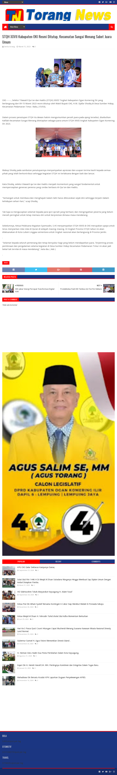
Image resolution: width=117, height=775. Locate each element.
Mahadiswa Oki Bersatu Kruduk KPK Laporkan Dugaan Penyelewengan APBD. (51, 677)
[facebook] (99, 2)
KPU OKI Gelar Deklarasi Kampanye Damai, (36, 567)
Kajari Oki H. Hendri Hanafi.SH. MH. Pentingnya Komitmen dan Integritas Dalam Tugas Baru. (58, 665)
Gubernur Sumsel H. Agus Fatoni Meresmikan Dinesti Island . (43, 641)
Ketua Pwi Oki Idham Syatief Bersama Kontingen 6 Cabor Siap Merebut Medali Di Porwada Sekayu (60, 604)
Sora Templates (18, 772)
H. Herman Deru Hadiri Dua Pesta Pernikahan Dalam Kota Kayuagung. (48, 653)
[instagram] (114, 2)
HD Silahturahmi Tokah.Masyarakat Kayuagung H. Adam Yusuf (44, 592)
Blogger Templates (34, 772)
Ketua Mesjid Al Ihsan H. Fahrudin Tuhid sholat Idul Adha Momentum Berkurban (52, 616)
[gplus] (106, 2)
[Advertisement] (58, 706)
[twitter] (102, 2)
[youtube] (110, 2)
